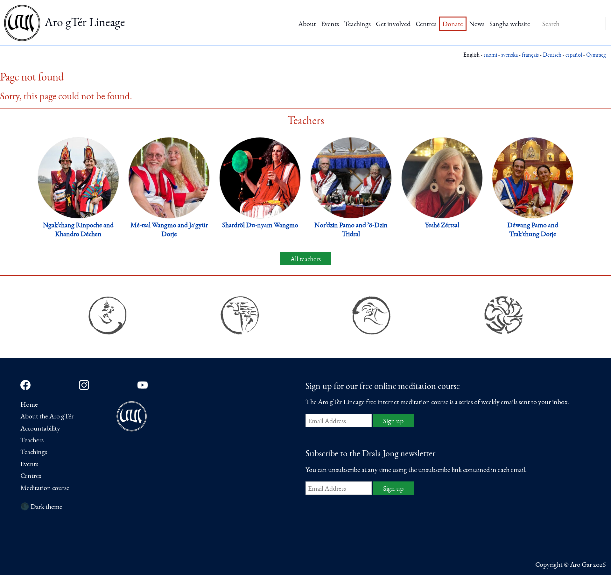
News (476, 24)
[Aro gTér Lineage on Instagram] (84, 385)
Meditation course (44, 488)
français (531, 55)
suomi (491, 55)
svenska (510, 55)
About (307, 24)
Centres (426, 24)
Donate (452, 24)
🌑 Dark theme (41, 507)
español (574, 55)
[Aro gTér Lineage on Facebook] (25, 385)
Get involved (393, 24)
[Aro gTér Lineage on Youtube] (142, 385)
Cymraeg (596, 55)
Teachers (32, 440)
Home (29, 405)
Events (330, 24)
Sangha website (509, 24)
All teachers (305, 259)
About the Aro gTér (47, 416)
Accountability (40, 428)
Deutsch (553, 55)
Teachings (357, 24)
